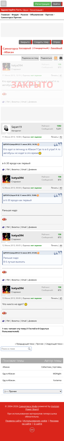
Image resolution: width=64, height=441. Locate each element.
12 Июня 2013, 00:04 (11, 187)
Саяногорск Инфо (28, 406)
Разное (24, 14)
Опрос (56, 42)
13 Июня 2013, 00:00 (11, 298)
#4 (61, 245)
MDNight (57, 373)
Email (23, 101)
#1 (61, 75)
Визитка (15, 101)
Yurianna (57, 380)
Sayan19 (16, 127)
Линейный (56, 48)
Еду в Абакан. (9, 380)
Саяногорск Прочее (11, 17)
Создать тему (41, 42)
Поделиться (46, 58)
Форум (15, 14)
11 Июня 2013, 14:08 (11, 137)
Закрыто (25, 42)
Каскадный (25, 48)
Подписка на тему (30, 58)
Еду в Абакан (9, 373)
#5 (61, 298)
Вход (25, 9)
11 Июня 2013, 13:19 (11, 75)
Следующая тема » (54, 343)
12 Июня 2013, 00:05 (11, 245)
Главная (5, 14)
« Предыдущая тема (24, 343)
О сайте (38, 423)
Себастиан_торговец (51, 367)
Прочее (49, 14)
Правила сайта (13, 420)
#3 (61, 187)
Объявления (36, 14)
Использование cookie (35, 420)
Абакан (6, 367)
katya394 (17, 65)
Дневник (32, 101)
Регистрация (42, 4)
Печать (54, 75)
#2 (61, 137)
